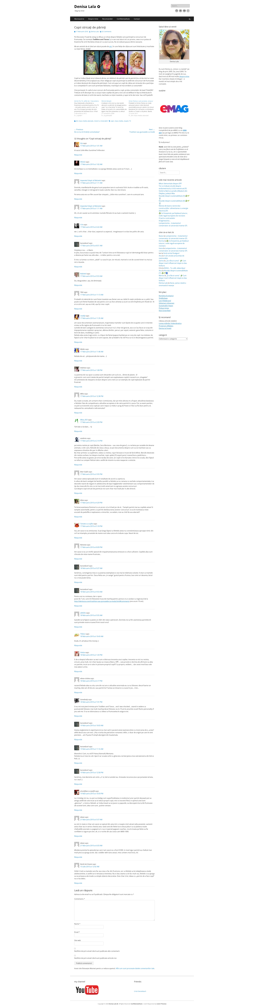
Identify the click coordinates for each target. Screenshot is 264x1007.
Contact (137, 19)
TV (130, 121)
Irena (161, 248)
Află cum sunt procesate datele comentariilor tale (135, 968)
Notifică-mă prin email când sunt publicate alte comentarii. (97, 951)
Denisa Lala (95, 31)
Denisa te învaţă (165, 328)
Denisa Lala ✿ (87, 6)
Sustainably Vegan (166, 306)
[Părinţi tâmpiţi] (115, 108)
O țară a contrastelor (167, 218)
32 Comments (106, 31)
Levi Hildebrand (165, 301)
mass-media (119, 121)
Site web (77, 940)
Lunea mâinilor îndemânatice (170, 323)
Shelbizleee (163, 298)
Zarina (161, 261)
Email (77, 932)
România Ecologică (166, 296)
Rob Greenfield (164, 310)
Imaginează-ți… (164, 221)
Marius (161, 275)
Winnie (82, 162)
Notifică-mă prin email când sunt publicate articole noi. (95, 958)
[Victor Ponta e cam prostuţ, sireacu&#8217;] (142, 108)
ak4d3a (83, 613)
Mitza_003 (84, 420)
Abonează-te (79, 19)
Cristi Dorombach (140, 991)
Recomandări (107, 19)
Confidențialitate (123, 19)
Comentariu (79, 899)
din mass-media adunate (84, 121)
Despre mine (93, 19)
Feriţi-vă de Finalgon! (171, 253)
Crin (81, 224)
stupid (126, 121)
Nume (77, 924)
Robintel (83, 274)
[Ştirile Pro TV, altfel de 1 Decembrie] (87, 108)
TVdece (82, 634)
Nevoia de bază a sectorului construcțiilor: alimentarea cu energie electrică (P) (173, 208)
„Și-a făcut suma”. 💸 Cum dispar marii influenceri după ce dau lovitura (173, 263)
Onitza (82, 652)
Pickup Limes (164, 308)
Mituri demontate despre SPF (170, 183)
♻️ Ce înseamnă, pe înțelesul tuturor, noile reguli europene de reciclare (174, 243)
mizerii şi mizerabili (101, 121)
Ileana (161, 236)
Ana (160, 256)
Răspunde (78, 155)
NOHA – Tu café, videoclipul (174, 268)
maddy (82, 316)
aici (110, 46)
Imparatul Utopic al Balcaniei (90, 180)
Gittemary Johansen (166, 303)
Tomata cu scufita (86, 524)
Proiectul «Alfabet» (166, 326)
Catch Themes (161, 1004)
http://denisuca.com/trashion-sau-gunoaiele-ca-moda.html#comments (101, 601)
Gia (81, 143)
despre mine (184, 76)
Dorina (161, 241)
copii (112, 121)
